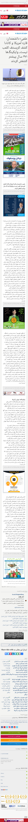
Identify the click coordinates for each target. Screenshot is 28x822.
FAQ (1, 780)
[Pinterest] (10, 654)
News (13, 722)
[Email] (20, 654)
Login (2, 783)
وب (18, 721)
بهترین (22, 721)
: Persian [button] (16, 6)
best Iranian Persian (8, 722)
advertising (16, 722)
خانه (26, 1)
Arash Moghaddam (18, 594)
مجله (20, 721)
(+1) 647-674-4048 (4, 754)
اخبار (9, 721)
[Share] (22, 654)
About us (2, 773)
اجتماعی (6, 721)
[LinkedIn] (13, 654)
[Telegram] (15, 654)
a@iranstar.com (19, 607)
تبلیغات (4, 721)
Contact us (2, 777)
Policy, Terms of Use (4, 786)
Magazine (20, 722)
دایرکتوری (16, 721)
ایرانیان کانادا (13, 721)
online (24, 722)
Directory (16, 724)
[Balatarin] (17, 654)
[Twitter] (8, 654)
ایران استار (25, 721)
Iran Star (2, 722)
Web (14, 724)
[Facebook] (6, 654)
